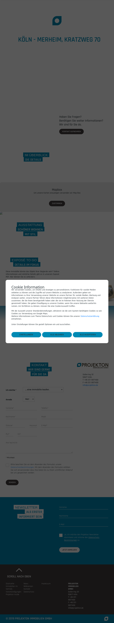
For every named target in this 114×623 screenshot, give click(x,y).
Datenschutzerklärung (90, 316)
